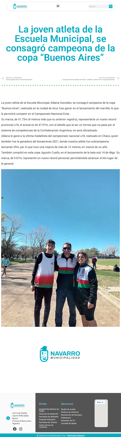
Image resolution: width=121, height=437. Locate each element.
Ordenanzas (66, 418)
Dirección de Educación (48, 414)
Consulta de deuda (68, 423)
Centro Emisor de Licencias (46, 426)
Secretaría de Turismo (48, 422)
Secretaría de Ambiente (48, 417)
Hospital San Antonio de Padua (49, 410)
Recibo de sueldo (68, 409)
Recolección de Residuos (71, 415)
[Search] (110, 6)
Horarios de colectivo (70, 412)
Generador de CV (68, 420)
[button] (58, 6)
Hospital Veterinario (47, 419)
